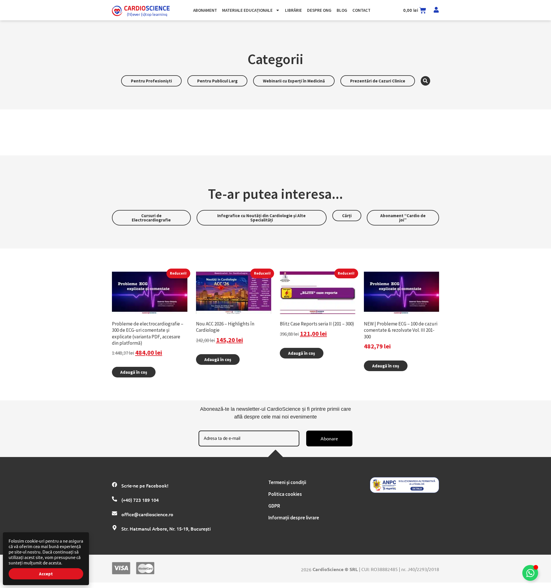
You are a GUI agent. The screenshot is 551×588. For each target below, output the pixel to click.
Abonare (329, 438)
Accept (46, 574)
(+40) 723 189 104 (140, 500)
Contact (361, 10)
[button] (425, 81)
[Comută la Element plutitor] (530, 573)
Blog (342, 10)
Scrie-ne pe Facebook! (144, 485)
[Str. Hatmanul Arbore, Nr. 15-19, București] (114, 527)
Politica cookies (285, 494)
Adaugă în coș (133, 372)
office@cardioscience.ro (147, 514)
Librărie (293, 10)
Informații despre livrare (293, 517)
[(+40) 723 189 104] (114, 499)
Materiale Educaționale (247, 10)
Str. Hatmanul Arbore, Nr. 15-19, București (166, 528)
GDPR (274, 506)
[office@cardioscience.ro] (114, 513)
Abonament (205, 10)
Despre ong (319, 10)
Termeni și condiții (287, 482)
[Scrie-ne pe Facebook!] (114, 484)
